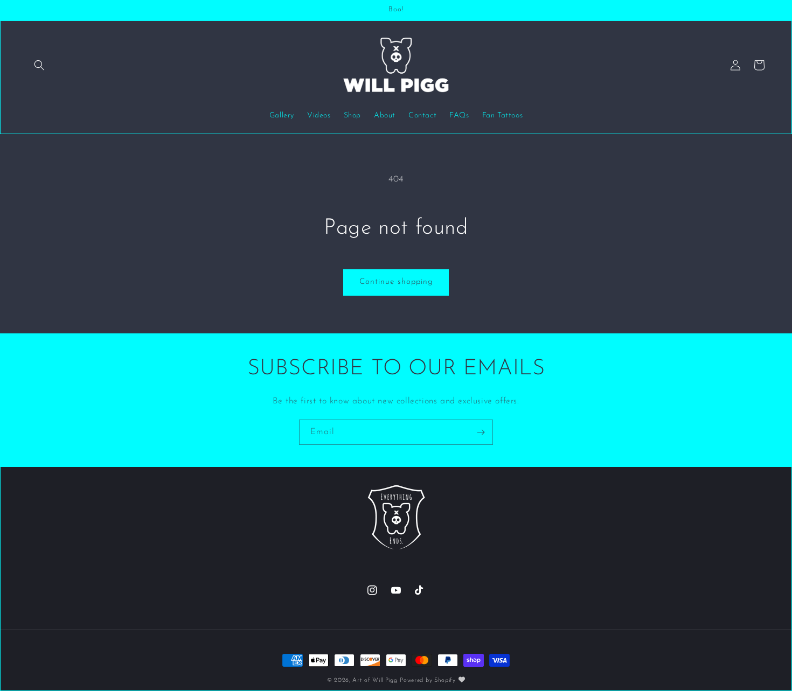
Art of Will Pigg (374, 680)
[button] (39, 65)
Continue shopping (396, 282)
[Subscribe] (480, 432)
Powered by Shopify (428, 680)
